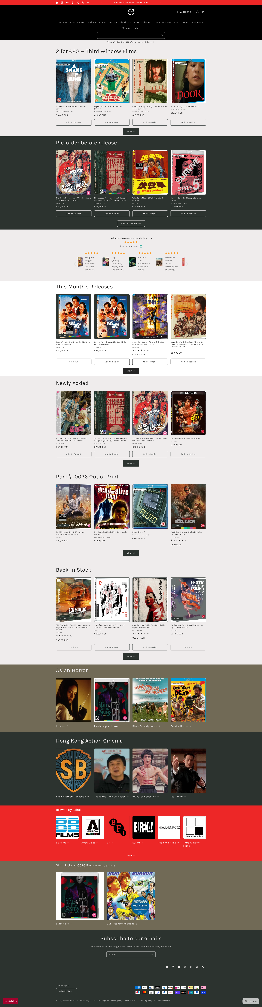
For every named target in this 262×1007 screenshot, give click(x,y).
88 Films (61, 842)
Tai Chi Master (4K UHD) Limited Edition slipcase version (70, 533)
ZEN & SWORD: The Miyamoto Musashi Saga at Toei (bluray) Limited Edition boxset (73, 627)
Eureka (136, 842)
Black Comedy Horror (144, 725)
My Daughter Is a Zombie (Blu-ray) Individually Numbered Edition (71, 439)
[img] (131, 242)
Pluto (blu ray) (138, 532)
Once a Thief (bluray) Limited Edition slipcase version (110, 343)
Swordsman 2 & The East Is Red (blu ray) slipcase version (148, 626)
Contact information (162, 1000)
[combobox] (131, 35)
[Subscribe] (152, 954)
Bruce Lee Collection (144, 796)
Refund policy (103, 1000)
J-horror (61, 725)
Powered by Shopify (88, 1001)
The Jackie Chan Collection (110, 796)
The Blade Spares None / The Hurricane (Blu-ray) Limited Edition (73, 199)
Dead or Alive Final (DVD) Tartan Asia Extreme (110, 533)
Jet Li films (177, 796)
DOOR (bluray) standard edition (185, 106)
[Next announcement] (160, 2)
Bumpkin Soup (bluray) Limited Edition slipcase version (149, 107)
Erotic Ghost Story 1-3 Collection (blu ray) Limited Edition (187, 626)
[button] (75, 264)
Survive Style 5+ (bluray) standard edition (186, 199)
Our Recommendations (120, 923)
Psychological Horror (106, 725)
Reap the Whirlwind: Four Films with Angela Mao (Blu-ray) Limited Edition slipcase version (187, 344)
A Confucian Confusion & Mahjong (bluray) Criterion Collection (109, 626)
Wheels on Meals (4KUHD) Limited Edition (147, 199)
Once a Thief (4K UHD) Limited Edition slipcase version (73, 343)
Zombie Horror (179, 725)
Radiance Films (167, 842)
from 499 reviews (129, 246)
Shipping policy (146, 1000)
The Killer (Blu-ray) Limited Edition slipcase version (186, 533)
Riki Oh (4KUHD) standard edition (185, 438)
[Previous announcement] (102, 2)
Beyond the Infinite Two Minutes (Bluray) (108, 107)
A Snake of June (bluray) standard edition (71, 107)
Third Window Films (191, 844)
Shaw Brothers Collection (71, 796)
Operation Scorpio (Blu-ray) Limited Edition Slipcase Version (148, 343)
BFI (109, 842)
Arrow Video (88, 842)
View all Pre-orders (131, 223)
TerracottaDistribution (71, 1001)
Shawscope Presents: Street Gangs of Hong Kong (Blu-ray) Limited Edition (110, 199)
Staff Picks (62, 923)
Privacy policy (116, 1000)
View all (131, 131)
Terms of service (130, 1000)
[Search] (162, 35)
